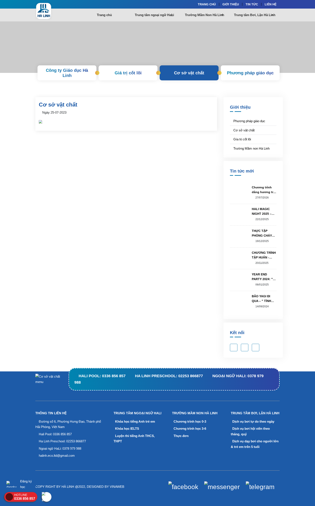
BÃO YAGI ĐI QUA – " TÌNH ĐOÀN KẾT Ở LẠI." (261, 298)
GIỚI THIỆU (230, 4)
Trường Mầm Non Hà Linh (204, 15)
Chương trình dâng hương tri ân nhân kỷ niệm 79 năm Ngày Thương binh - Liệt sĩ (264, 190)
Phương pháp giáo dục (250, 73)
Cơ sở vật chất (189, 73)
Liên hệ (270, 4)
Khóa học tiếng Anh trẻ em (134, 421)
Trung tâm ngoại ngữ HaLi (154, 15)
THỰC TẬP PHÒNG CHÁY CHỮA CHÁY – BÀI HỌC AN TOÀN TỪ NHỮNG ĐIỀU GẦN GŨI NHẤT (263, 233)
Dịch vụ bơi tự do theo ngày (252, 421)
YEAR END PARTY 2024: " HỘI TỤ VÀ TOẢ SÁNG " (263, 277)
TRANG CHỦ (207, 4)
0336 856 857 (62, 434)
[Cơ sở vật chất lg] (57, 11)
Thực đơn (181, 436)
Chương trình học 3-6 (189, 428)
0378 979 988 (71, 448)
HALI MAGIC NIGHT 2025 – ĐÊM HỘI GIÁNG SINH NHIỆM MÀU (263, 211)
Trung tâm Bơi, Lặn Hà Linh (254, 15)
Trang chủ (104, 15)
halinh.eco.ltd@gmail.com (57, 455)
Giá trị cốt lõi (128, 73)
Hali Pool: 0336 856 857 (102, 376)
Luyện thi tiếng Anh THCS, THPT (134, 438)
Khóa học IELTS (126, 428)
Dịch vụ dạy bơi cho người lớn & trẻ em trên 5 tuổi (255, 444)
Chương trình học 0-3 (189, 421)
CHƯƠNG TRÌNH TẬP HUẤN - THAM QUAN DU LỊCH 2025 (264, 255)
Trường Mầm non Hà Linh (251, 148)
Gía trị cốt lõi (241, 139)
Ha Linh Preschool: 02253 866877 (169, 376)
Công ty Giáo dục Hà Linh (67, 73)
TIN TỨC (252, 4)
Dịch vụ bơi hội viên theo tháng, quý (250, 431)
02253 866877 (76, 441)
